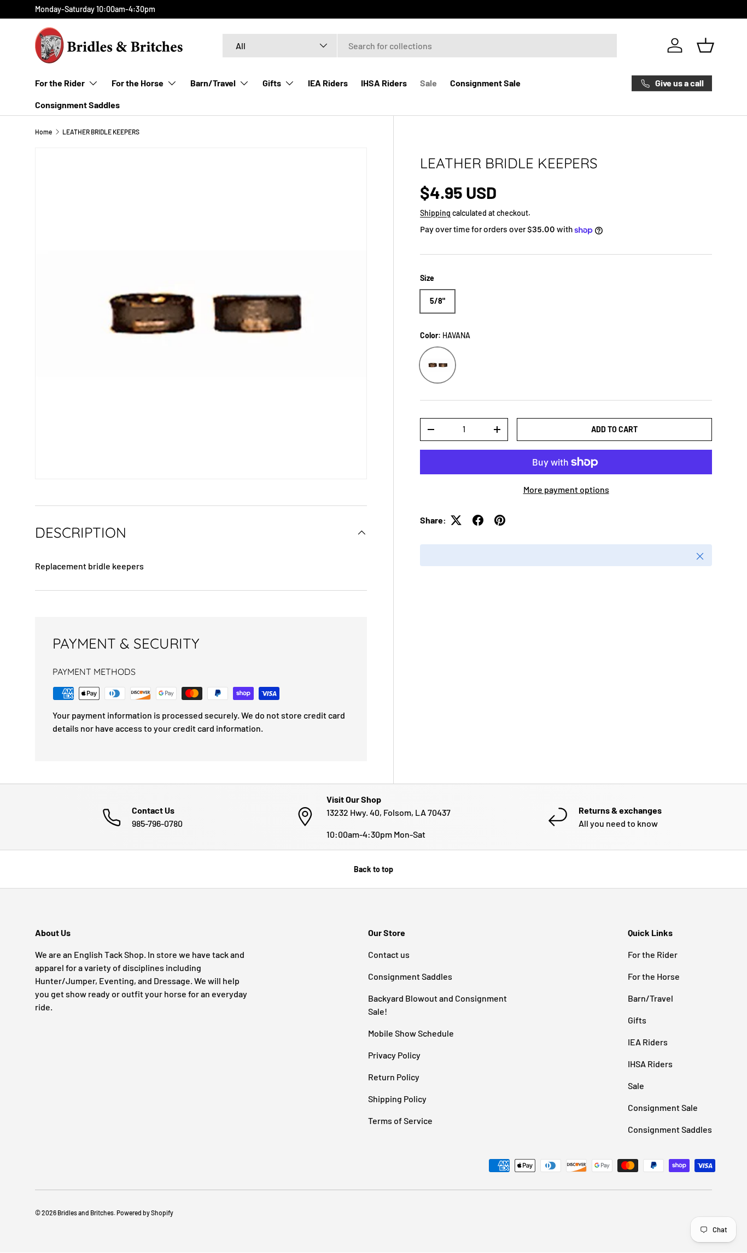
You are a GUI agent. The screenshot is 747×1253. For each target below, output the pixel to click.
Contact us (389, 954)
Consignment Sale (485, 83)
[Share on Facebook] (478, 520)
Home (43, 132)
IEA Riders (328, 83)
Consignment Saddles (77, 104)
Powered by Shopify (144, 1212)
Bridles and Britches (85, 1212)
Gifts (271, 83)
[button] (705, 45)
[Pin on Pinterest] (500, 520)
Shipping (435, 212)
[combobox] (420, 45)
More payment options (566, 489)
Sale (428, 83)
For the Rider (60, 83)
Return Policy (393, 1077)
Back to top (373, 869)
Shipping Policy (397, 1098)
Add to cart (614, 429)
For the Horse (138, 83)
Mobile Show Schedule (411, 1033)
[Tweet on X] (456, 520)
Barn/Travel (213, 83)
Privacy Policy (394, 1055)
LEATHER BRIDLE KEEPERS (100, 132)
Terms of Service (400, 1120)
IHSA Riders (384, 83)
